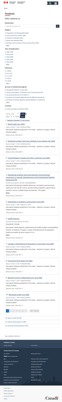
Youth (32, 377)
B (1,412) (9, 73)
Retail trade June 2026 (16, 124)
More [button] (7, 45)
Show (7, 117)
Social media (7, 388)
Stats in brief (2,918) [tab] (14, 318)
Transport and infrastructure (38, 361)
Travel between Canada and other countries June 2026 (29, 158)
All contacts (7, 353)
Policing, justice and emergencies (39, 359)
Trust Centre (34, 345)
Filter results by (11, 19)
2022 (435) (10, 62)
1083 (31, 311)
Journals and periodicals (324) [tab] (17, 326)
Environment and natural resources (13, 377)
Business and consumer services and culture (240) (23, 43)
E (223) (9, 81)
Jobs (5, 359)
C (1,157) (9, 76)
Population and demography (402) (18, 33)
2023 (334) (10, 59)
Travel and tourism (8, 364)
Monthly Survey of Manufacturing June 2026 (25, 278)
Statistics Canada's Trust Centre (18, 120)
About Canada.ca (8, 393)
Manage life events (36, 380)
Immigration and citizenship (11, 361)
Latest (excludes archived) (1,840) (17, 109)
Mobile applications (9, 391)
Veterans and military (36, 374)
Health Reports (13, 218)
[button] (52, 3)
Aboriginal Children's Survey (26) (17, 90)
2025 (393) (10, 54)
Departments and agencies (11, 356)
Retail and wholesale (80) (15, 40)
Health (5, 372)
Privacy (5, 398)
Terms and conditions (9, 396)
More (8, 193)
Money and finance (36, 367)
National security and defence (11, 380)
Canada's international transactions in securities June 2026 (31, 244)
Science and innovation (37, 369)
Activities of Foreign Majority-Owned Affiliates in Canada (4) (26, 100)
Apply (22, 114)
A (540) (9, 71)
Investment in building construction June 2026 (26, 202)
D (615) (9, 78)
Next (36, 311)
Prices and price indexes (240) (16, 35)
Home (5, 8)
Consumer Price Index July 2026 (20, 261)
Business (6, 367)
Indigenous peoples (36, 372)
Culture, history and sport (10, 382)
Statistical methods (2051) (15, 38)
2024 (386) (10, 57)
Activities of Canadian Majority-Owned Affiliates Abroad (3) (25, 97)
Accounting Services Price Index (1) (18, 95)
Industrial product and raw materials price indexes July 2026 (31, 141)
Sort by (8, 114)
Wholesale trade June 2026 (19, 294)
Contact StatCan (8, 345)
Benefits (6, 369)
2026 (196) (10, 52)
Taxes (5, 374)
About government (36, 353)
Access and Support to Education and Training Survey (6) (25, 92)
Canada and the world (36, 364)
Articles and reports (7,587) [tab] (16, 322)
